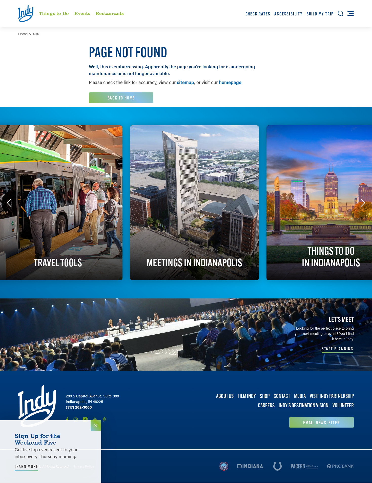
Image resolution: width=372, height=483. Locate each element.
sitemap (185, 82)
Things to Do (54, 13)
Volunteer (343, 405)
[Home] (37, 406)
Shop (265, 396)
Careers (266, 405)
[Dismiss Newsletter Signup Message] (96, 425)
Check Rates (258, 14)
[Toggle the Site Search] (340, 13)
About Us (225, 396)
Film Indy (247, 396)
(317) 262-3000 (79, 407)
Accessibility (288, 14)
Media (300, 396)
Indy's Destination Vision (303, 405)
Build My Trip (320, 14)
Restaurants (110, 13)
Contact (282, 396)
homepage (230, 82)
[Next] (363, 203)
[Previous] (9, 203)
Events (82, 13)
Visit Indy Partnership (332, 396)
